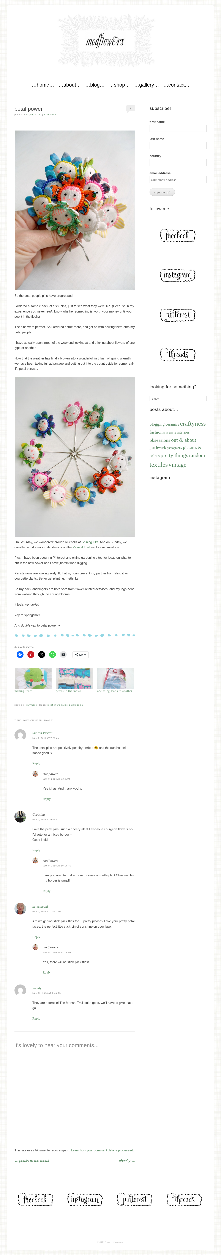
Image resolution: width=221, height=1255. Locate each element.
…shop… (119, 85)
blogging (157, 424)
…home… (43, 85)
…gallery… (146, 85)
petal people (76, 705)
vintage (177, 464)
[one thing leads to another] (115, 678)
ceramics (172, 424)
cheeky (127, 1161)
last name (157, 139)
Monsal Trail (81, 547)
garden (172, 433)
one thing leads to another (115, 691)
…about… (69, 85)
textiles (159, 464)
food (165, 432)
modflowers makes (57, 705)
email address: (161, 173)
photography (174, 447)
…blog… (95, 85)
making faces (23, 691)
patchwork (158, 447)
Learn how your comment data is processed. (102, 1150)
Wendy (36, 988)
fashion (156, 432)
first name (157, 122)
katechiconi (40, 906)
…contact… (176, 85)
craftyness (31, 705)
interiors (183, 432)
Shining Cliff (90, 542)
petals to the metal (68, 691)
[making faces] (32, 678)
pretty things (174, 455)
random (197, 455)
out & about (183, 440)
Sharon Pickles (42, 733)
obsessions (160, 440)
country (155, 156)
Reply (36, 763)
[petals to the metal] (74, 678)
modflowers (50, 114)
